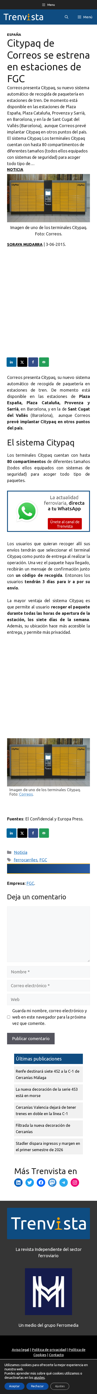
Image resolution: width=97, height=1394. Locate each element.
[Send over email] (44, 362)
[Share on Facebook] (33, 362)
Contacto (56, 1355)
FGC (43, 859)
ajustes (39, 1377)
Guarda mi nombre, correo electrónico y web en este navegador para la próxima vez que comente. (49, 1017)
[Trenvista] (23, 17)
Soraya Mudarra (25, 244)
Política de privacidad (49, 1350)
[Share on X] (22, 362)
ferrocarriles (25, 859)
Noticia (15, 169)
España (14, 35)
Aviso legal (20, 1350)
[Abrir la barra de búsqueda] (66, 17)
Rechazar (37, 1386)
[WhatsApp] (48, 530)
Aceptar (14, 1386)
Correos (26, 794)
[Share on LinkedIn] (11, 362)
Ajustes (60, 1386)
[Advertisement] (48, 309)
